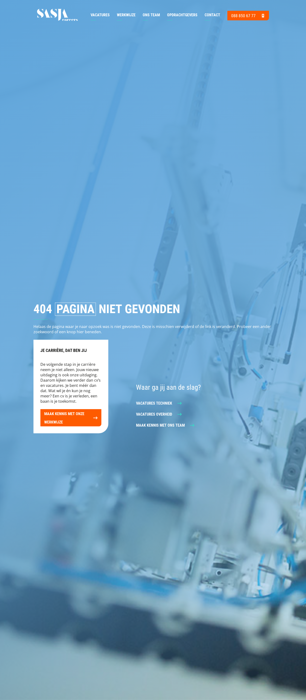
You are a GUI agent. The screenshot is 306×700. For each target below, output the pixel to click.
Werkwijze (126, 14)
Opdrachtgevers (182, 14)
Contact (212, 14)
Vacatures (100, 14)
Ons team (151, 14)
